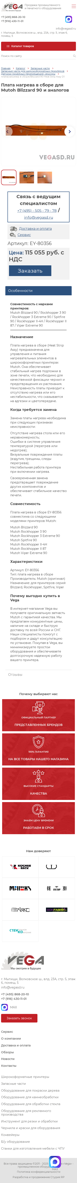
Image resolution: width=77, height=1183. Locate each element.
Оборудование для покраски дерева (30, 1090)
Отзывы (15, 675)
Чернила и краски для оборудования (30, 1128)
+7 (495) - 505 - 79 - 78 (37, 210)
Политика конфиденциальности (38, 1171)
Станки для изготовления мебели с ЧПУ (33, 1148)
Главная (5, 68)
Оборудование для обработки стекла (30, 1104)
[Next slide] (69, 131)
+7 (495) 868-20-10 (13, 17)
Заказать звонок (19, 1018)
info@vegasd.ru (66, 28)
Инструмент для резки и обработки (29, 1121)
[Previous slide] (7, 131)
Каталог (20, 68)
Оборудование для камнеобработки (30, 1097)
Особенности (20, 291)
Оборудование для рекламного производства (26, 1112)
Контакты (8, 1066)
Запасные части (40, 68)
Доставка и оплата (35, 229)
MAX (13, 1007)
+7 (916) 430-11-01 (12, 21)
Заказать (30, 271)
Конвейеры (10, 1135)
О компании (11, 1038)
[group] (38, 131)
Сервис (24, 235)
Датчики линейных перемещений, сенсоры (28, 74)
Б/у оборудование (15, 1142)
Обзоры (7, 1052)
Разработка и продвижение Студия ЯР (39, 1177)
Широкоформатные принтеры (25, 1077)
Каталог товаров (22, 46)
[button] (74, 56)
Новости (8, 1059)
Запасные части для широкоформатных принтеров (32, 71)
